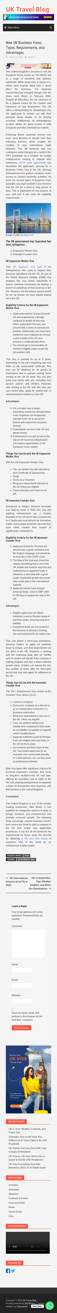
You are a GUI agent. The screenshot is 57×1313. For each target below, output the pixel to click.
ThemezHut (22, 1306)
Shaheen (31, 57)
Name (15, 964)
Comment (17, 926)
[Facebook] (8, 1270)
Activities (13, 1185)
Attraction (13, 1194)
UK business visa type (27, 267)
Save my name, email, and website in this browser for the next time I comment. (27, 1016)
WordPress (30, 1303)
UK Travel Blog (27, 9)
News (12, 1207)
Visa (27, 856)
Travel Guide (15, 1212)
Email (15, 980)
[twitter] (13, 1270)
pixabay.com (26, 235)
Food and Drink (17, 1203)
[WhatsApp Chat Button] (49, 1305)
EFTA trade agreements (32, 162)
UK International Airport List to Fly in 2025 (17, 881)
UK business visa (26, 859)
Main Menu (13, 27)
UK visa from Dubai (36, 838)
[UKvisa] (28, 66)
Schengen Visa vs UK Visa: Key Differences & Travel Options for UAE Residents (28, 1140)
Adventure (14, 1189)
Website (16, 995)
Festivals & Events (18, 1198)
